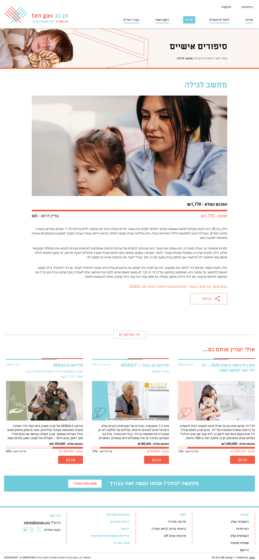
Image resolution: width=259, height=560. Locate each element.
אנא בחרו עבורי (85, 483)
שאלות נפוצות (239, 543)
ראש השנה (162, 20)
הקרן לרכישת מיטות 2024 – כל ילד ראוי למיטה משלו (228, 368)
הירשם (244, 550)
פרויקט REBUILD (68, 365)
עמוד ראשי (221, 58)
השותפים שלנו (239, 536)
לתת (183, 514)
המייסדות (242, 529)
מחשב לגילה (185, 58)
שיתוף (206, 298)
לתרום (189, 20)
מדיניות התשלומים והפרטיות (110, 536)
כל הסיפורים (129, 335)
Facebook (38, 530)
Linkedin (25, 530)
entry (252, 557)
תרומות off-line (175, 536)
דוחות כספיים (120, 522)
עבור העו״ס (131, 20)
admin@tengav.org (37, 522)
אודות (249, 20)
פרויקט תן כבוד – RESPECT (145, 365)
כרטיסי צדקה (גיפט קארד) (169, 529)
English (226, 7)
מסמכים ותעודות (118, 514)
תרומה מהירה (177, 522)
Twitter (32, 530)
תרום (242, 460)
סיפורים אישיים (219, 20)
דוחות (125, 529)
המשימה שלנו (240, 522)
